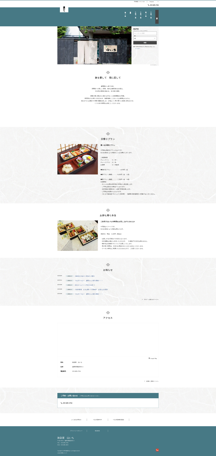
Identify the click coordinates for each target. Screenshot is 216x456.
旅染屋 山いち (65, 438)
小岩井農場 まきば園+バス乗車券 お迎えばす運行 (91, 289)
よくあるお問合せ (76, 419)
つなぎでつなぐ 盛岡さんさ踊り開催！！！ (89, 280)
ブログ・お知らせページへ (151, 299)
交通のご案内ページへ (152, 381)
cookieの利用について (62, 453)
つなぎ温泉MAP (97, 419)
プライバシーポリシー (76, 430)
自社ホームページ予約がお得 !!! (85, 285)
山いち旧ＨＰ (137, 48)
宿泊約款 (97, 430)
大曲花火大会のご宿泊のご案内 (84, 276)
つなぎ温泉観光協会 (118, 419)
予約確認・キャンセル (139, 1)
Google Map (153, 358)
